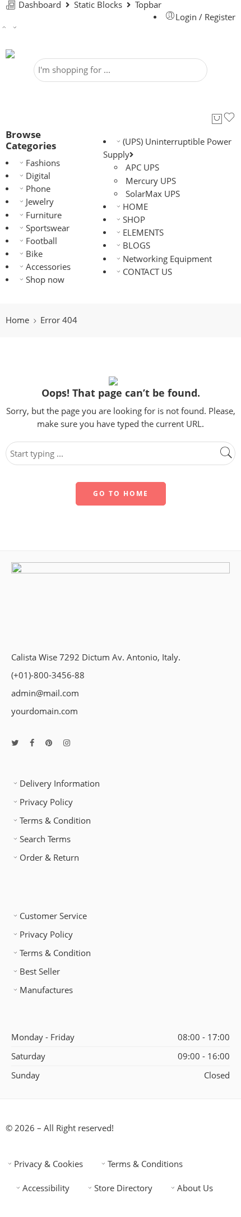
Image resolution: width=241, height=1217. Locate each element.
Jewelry (40, 201)
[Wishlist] (229, 119)
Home (17, 320)
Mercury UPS (151, 181)
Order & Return (49, 857)
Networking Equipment (167, 259)
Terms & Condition (55, 820)
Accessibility (45, 1188)
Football (41, 241)
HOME (135, 206)
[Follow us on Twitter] (14, 742)
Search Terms (45, 839)
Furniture (44, 215)
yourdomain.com (44, 711)
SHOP (134, 219)
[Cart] (217, 119)
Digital (38, 176)
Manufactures (46, 990)
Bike (34, 254)
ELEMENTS (143, 232)
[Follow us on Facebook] (32, 742)
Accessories (48, 266)
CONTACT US (147, 272)
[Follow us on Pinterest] (48, 742)
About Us (195, 1188)
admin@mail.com (45, 693)
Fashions (43, 163)
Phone (38, 188)
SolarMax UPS (153, 194)
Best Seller (40, 971)
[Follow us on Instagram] (66, 742)
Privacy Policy (46, 802)
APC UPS (142, 167)
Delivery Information (60, 783)
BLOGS (136, 245)
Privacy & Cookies (48, 1164)
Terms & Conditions (145, 1164)
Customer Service (53, 916)
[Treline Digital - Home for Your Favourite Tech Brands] (36, 53)
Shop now (45, 279)
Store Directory (123, 1188)
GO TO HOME (121, 493)
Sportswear (47, 228)
